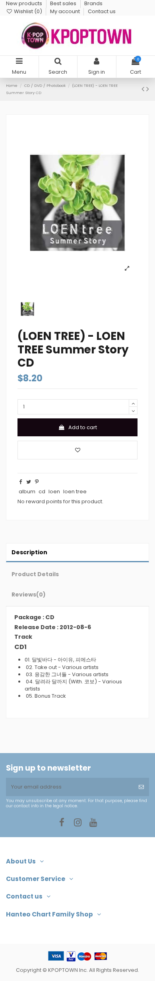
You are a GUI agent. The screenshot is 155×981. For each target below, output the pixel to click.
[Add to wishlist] (77, 450)
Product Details (35, 574)
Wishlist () (28, 11)
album (27, 491)
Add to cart (82, 427)
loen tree (75, 491)
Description (29, 552)
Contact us (102, 11)
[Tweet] (28, 482)
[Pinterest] (37, 482)
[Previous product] (143, 89)
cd (42, 491)
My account (65, 11)
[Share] (20, 482)
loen (54, 491)
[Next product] (147, 89)
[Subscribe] (141, 787)
